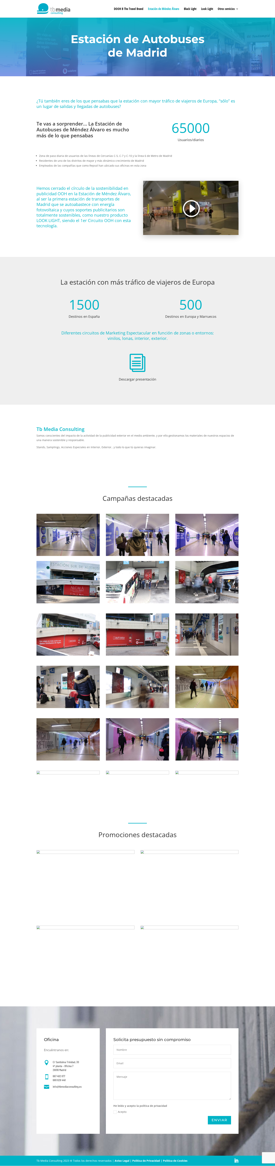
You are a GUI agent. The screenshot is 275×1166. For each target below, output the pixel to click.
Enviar (219, 1120)
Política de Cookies (175, 1160)
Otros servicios (226, 9)
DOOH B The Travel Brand (128, 9)
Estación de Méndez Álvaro (163, 9)
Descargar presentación (137, 379)
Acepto (122, 1112)
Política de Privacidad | (147, 1160)
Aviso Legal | (123, 1160)
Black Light (190, 9)
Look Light (207, 9)
